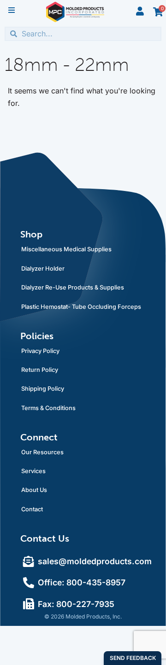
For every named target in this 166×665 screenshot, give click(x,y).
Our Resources (42, 452)
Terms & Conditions (48, 408)
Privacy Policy (40, 350)
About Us (34, 489)
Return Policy (39, 369)
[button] (11, 10)
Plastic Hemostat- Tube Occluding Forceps (81, 306)
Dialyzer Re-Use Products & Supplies (72, 287)
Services (33, 471)
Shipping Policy (42, 388)
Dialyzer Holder (43, 268)
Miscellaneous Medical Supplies (66, 249)
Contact (32, 509)
